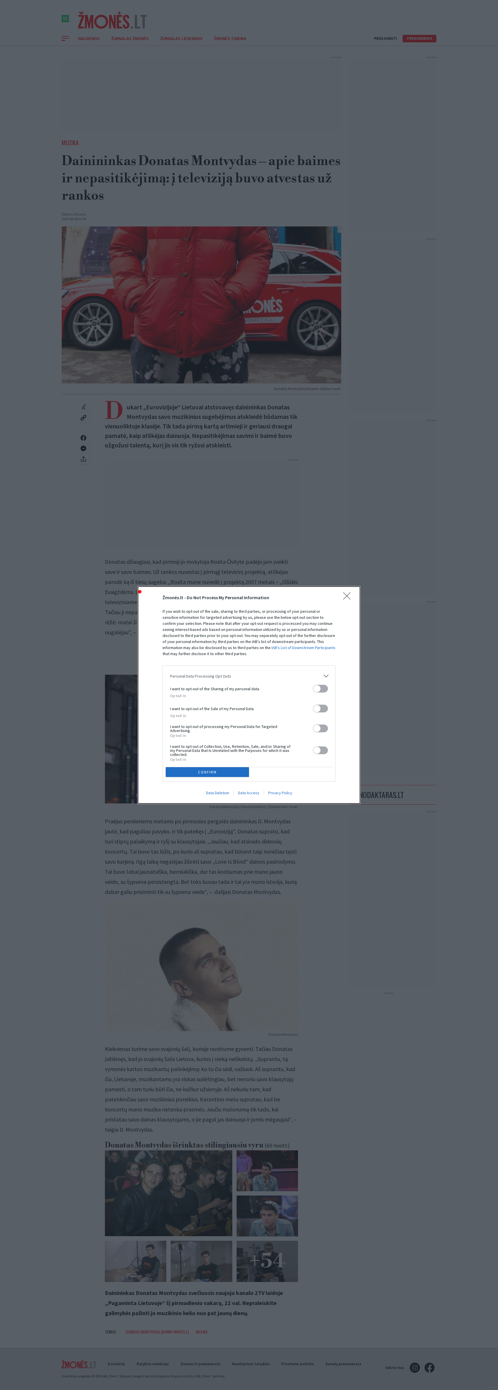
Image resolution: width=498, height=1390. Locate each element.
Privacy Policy (280, 792)
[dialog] (249, 695)
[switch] (320, 689)
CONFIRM (207, 772)
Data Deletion (217, 792)
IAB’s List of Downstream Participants (303, 647)
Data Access (248, 792)
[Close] (348, 597)
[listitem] (249, 676)
